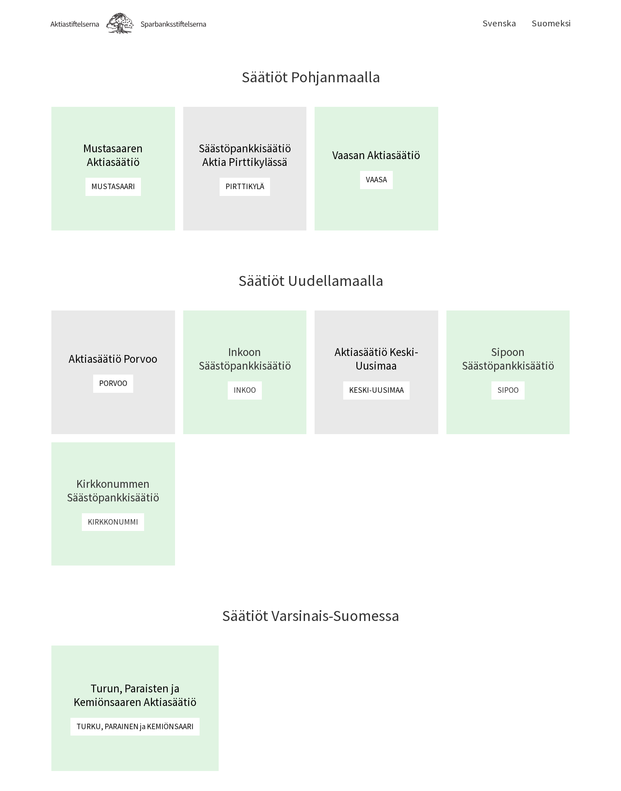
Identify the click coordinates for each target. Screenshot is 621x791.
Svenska (499, 23)
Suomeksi (551, 23)
